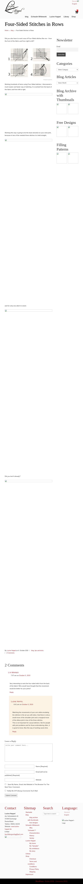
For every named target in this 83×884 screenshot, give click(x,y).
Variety (31, 838)
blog (12, 30)
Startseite (29, 812)
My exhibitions (34, 848)
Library (28, 853)
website (38, 780)
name (42, 766)
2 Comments (10, 653)
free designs (33, 823)
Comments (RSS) (61, 881)
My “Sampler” (34, 846)
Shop (27, 856)
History (31, 835)
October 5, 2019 (24, 675)
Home (6, 30)
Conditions (33, 866)
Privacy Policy (34, 869)
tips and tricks (39, 650)
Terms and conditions (32, 863)
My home (32, 843)
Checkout (32, 859)
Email (58, 46)
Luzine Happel (16, 7)
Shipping (32, 872)
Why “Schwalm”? (32, 829)
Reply (12, 692)
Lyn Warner (13, 672)
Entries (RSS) (49, 881)
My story (32, 851)
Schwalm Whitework (32, 825)
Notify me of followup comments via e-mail (22, 791)
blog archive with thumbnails (33, 819)
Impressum (29, 874)
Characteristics (34, 833)
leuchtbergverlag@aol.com (14, 834)
